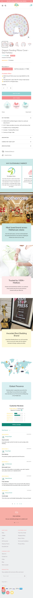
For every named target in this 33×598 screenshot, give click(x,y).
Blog (3, 562)
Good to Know (8, 155)
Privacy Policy (21, 543)
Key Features (5, 117)
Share (3, 112)
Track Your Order (22, 532)
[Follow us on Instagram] (8, 592)
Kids (3, 538)
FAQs (3, 559)
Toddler (3, 535)
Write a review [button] (16, 424)
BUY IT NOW (16, 98)
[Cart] (30, 5)
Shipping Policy (21, 535)
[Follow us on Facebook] (3, 592)
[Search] (5, 5)
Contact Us (4, 556)
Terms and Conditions (23, 541)
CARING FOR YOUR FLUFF (8, 141)
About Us (4, 553)
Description (5, 137)
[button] (10, 413)
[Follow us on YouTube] (12, 592)
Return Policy (21, 538)
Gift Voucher (5, 541)
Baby (3, 532)
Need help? (28, 112)
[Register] (24, 576)
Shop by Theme (5, 543)
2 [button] (14, 503)
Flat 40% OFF (5, 546)
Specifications (6, 146)
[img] (5, 434)
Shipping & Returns (9, 151)
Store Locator (5, 564)
